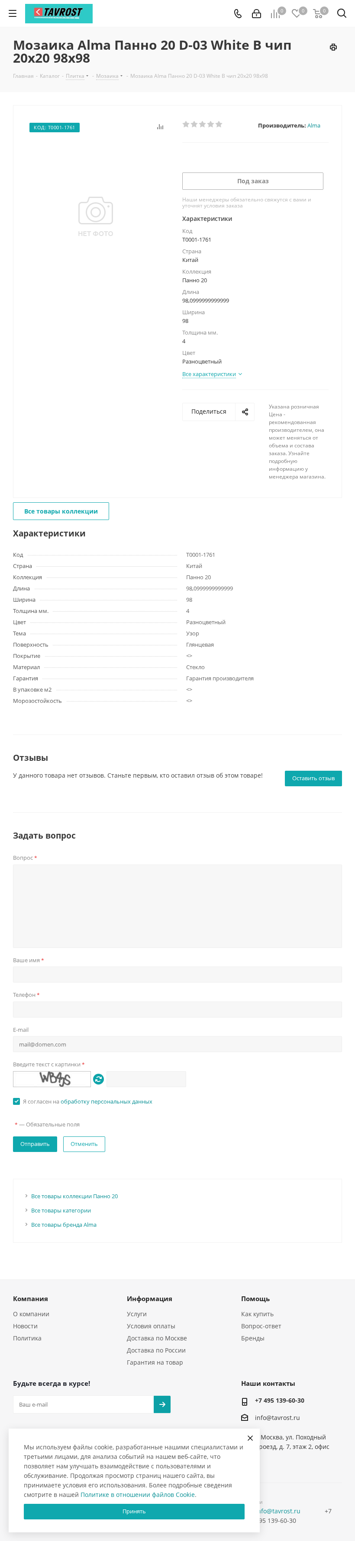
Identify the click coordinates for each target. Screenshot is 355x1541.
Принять (134, 1511)
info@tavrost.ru (277, 1418)
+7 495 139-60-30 (279, 1400)
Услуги (137, 1314)
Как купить (257, 1314)
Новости (25, 1326)
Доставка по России (156, 1350)
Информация (149, 1298)
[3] (203, 124)
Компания (30, 1298)
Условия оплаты (151, 1326)
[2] (194, 124)
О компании (31, 1314)
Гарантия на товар (155, 1362)
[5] (219, 124)
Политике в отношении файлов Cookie (138, 1494)
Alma (313, 125)
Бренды (253, 1338)
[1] (186, 124)
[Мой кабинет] (256, 14)
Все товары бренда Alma (64, 1224)
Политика (27, 1338)
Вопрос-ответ (261, 1326)
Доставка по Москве (157, 1338)
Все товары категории (61, 1210)
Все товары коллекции (61, 511)
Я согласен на (87, 1101)
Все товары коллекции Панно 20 (74, 1196)
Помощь (255, 1298)
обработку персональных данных (106, 1101)
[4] (211, 124)
